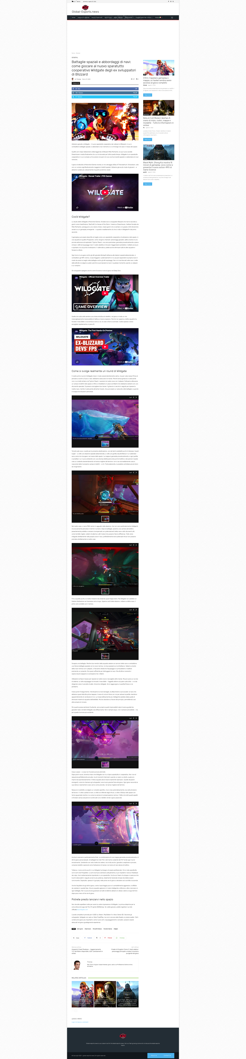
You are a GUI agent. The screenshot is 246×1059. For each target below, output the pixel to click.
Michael (145, 85)
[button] (172, 17)
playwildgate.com (82, 909)
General (78, 53)
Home (73, 53)
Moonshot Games (108, 929)
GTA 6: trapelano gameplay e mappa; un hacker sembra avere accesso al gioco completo (82, 1002)
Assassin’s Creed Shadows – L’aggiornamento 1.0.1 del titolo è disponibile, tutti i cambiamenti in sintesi (87, 951)
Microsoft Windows (97, 929)
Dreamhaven (88, 929)
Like (136, 88)
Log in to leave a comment (80, 1022)
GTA (82, 997)
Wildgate (116, 929)
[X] (173, 1)
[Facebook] (168, 1)
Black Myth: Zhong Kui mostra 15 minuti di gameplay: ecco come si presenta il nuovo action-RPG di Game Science (127, 1002)
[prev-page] (73, 1010)
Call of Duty (104, 997)
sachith (145, 172)
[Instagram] (171, 1)
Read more (148, 95)
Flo (144, 127)
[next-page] (76, 1010)
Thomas (78, 79)
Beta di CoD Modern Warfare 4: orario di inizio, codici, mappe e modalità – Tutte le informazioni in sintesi (105, 1002)
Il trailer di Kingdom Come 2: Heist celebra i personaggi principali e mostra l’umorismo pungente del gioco (125, 951)
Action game (80, 929)
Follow (135, 92)
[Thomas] (73, 79)
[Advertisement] (123, 35)
